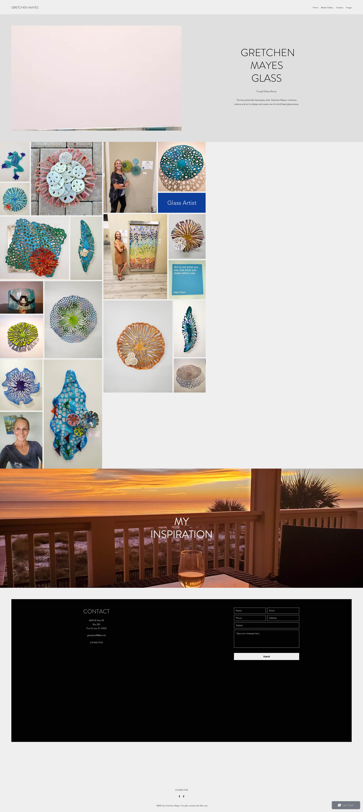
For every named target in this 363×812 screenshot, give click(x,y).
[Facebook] (179, 796)
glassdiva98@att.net (96, 635)
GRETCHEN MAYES (24, 7)
